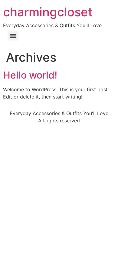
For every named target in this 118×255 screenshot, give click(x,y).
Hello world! (30, 75)
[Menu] (13, 35)
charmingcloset (48, 12)
